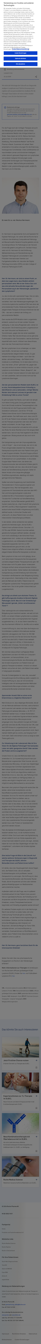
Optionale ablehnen (20, 58)
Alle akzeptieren (20, 64)
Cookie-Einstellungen (20, 53)
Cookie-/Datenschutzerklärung (20, 49)
